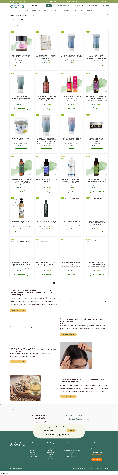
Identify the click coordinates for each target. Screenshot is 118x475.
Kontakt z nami (50, 458)
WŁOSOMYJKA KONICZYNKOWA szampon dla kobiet (96, 97)
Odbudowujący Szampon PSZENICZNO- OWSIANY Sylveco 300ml (97, 222)
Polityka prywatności (50, 452)
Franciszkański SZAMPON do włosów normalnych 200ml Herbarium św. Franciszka (21, 264)
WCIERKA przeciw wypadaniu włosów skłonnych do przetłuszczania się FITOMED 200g (21, 182)
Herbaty (46, 10)
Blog (102, 1)
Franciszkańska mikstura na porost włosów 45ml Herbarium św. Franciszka (46, 56)
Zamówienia (71, 448)
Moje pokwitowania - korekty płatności (71, 450)
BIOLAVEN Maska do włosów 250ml (71, 263)
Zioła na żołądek (33, 452)
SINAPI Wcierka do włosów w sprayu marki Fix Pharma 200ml (46, 222)
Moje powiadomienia (71, 456)
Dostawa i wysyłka (51, 446)
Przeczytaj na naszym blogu (18, 310)
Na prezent (89, 10)
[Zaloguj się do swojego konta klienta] (104, 5)
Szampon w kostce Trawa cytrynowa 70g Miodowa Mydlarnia (97, 139)
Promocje (81, 10)
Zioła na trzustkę (33, 450)
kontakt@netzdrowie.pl (64, 5)
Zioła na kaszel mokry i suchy (34, 456)
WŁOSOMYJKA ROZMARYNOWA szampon (46, 180)
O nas (50, 456)
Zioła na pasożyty (34, 446)
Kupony (71, 454)
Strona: (11, 25)
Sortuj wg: (97, 25)
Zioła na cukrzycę (33, 448)
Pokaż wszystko (24, 25)
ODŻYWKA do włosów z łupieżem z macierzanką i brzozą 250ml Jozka (21, 98)
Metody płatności (50, 448)
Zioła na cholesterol (34, 454)
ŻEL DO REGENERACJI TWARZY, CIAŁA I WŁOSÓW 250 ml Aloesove (46, 264)
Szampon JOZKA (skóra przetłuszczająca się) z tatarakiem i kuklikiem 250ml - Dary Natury (46, 139)
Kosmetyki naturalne (56, 10)
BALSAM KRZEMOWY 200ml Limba (21, 139)
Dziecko (74, 10)
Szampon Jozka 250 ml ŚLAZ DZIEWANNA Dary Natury (72, 139)
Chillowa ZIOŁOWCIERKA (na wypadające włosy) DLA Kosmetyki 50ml (46, 98)
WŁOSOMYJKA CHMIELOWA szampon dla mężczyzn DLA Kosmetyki (97, 181)
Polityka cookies (50, 454)
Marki (34, 458)
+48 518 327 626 (79, 5)
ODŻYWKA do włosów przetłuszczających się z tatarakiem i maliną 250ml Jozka (97, 56)
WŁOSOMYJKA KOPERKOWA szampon (71, 222)
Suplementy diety (36, 10)
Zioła (27, 10)
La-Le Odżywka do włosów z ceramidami (21, 222)
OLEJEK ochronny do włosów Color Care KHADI (71, 97)
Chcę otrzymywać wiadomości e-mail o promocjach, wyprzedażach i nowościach (60, 435)
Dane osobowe (71, 446)
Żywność (66, 10)
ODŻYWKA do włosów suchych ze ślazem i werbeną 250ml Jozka (71, 56)
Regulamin (50, 450)
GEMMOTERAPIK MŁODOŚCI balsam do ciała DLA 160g (21, 56)
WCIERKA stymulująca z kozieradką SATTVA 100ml (96, 263)
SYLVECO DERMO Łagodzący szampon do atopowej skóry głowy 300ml (71, 181)
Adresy (71, 452)
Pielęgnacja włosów (18, 19)
